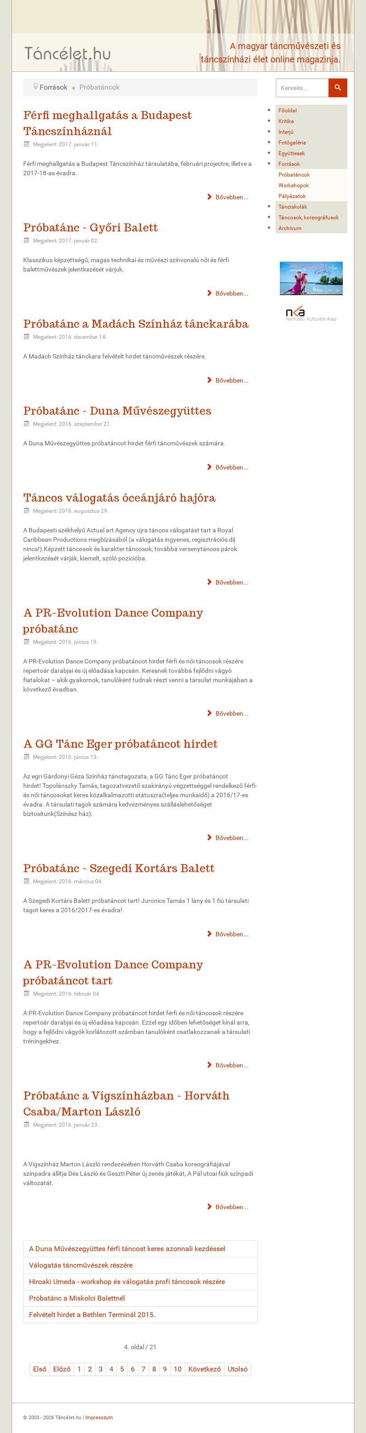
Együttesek (292, 153)
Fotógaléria (292, 143)
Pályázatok (292, 196)
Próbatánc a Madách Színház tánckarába (136, 324)
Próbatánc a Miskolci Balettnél (77, 1298)
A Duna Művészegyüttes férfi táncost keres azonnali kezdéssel (127, 1248)
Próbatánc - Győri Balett (90, 228)
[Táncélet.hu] (68, 52)
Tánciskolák (293, 207)
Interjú (286, 132)
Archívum (290, 228)
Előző (62, 1369)
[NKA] (311, 314)
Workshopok (294, 185)
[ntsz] (311, 278)
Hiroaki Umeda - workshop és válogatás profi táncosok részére (127, 1281)
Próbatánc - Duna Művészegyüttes (117, 411)
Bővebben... (231, 197)
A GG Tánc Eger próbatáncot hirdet (120, 744)
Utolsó (238, 1369)
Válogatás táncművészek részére (81, 1265)
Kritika (286, 121)
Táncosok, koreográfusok (309, 217)
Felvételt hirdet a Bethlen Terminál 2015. (92, 1314)
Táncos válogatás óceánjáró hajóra (119, 498)
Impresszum (99, 1418)
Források (289, 164)
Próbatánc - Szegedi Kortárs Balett (119, 868)
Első (39, 1369)
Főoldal (288, 110)
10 (178, 1369)
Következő (204, 1369)
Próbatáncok (294, 175)
